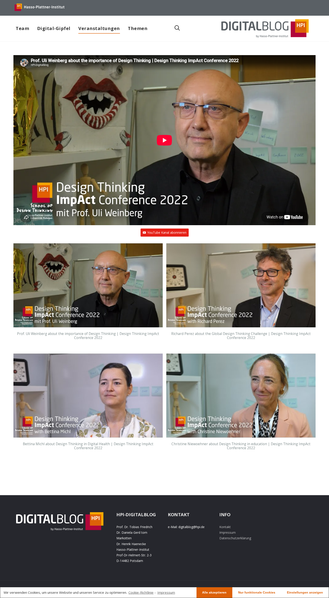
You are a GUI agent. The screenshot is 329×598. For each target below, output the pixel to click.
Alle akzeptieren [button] (214, 592)
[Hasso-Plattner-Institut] (39, 11)
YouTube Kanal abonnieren (166, 232)
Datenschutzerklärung (235, 538)
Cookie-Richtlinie (141, 592)
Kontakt (225, 527)
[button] (88, 298)
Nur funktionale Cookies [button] (256, 592)
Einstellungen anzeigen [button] (305, 592)
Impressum (227, 532)
